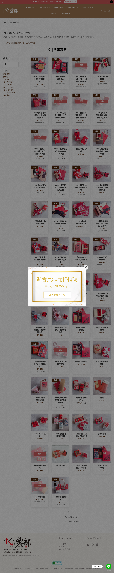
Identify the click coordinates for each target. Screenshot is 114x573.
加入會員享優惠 (57, 295)
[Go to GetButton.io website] (108, 570)
